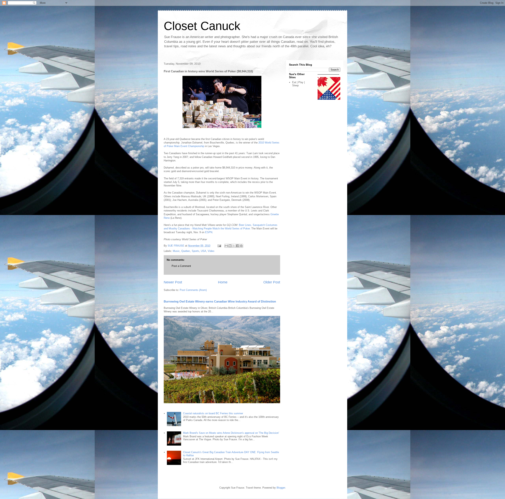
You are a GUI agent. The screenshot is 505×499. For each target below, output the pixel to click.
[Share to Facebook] (237, 246)
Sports (195, 251)
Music (176, 251)
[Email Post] (219, 245)
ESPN (208, 232)
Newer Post (173, 282)
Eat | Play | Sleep (298, 84)
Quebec (185, 251)
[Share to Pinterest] (241, 246)
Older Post (271, 282)
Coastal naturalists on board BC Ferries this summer (213, 413)
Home (222, 282)
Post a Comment (181, 265)
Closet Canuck (202, 26)
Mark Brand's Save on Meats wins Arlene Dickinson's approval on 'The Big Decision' (231, 432)
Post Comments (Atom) (193, 290)
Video (211, 251)
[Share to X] (234, 246)
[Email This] (226, 246)
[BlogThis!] (230, 246)
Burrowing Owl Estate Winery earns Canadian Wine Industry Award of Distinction (220, 301)
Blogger (281, 487)
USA (203, 251)
